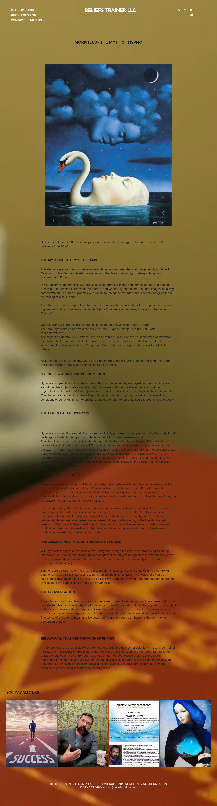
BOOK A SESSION (23, 15)
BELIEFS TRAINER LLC (110, 10)
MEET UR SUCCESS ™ (26, 10)
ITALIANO (35, 20)
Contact (18, 20)
